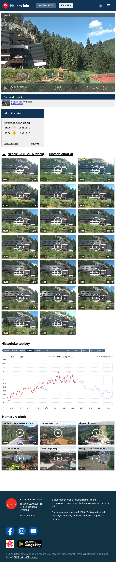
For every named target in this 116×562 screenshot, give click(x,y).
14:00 (69, 350)
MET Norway (31, 557)
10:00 (37, 350)
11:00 (45, 350)
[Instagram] (21, 531)
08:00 (22, 350)
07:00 (14, 350)
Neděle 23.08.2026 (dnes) (26, 154)
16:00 (85, 350)
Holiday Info (12, 3)
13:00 (61, 350)
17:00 (93, 350)
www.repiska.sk (17, 104)
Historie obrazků (61, 154)
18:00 (101, 350)
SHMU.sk (18, 557)
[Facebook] (10, 531)
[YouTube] (33, 531)
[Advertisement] (81, 128)
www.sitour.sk (27, 515)
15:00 (77, 350)
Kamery (66, 5)
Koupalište (46, 5)
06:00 (6, 350)
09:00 (30, 350)
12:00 (53, 350)
